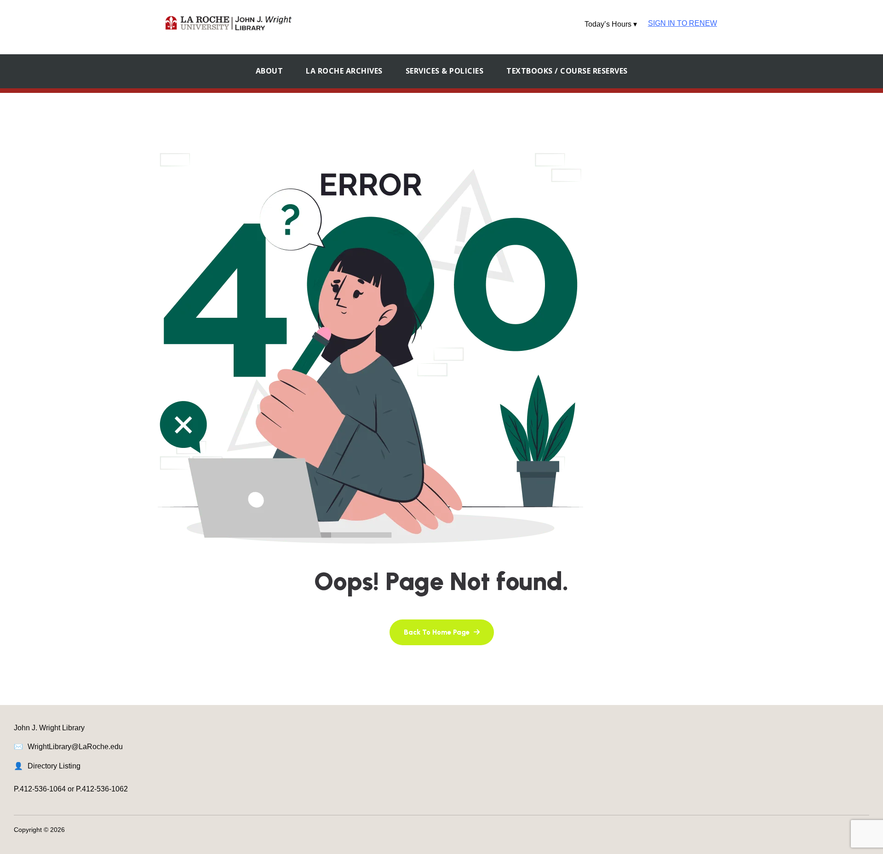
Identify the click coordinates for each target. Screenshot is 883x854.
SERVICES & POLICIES (445, 71)
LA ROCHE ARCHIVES (344, 71)
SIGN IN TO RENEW (682, 23)
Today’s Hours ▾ (611, 24)
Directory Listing (54, 766)
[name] (442, 632)
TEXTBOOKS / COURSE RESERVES (567, 71)
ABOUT (269, 71)
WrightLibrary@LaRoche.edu (75, 747)
